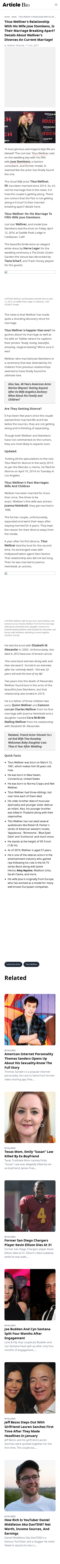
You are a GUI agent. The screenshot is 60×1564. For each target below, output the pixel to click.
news (14, 17)
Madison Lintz (42, 870)
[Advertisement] (30, 77)
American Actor (13, 964)
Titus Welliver (40, 153)
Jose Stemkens (20, 161)
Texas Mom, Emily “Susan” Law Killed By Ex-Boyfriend (28, 1153)
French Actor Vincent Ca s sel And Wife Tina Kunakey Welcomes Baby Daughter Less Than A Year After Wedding (30, 740)
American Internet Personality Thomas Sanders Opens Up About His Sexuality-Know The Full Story (28, 1061)
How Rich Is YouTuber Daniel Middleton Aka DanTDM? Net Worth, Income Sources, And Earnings (27, 1527)
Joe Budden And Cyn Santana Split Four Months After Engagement (27, 1333)
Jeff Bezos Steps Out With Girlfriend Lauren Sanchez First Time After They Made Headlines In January (29, 1429)
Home (7, 17)
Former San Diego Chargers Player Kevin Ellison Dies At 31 (28, 1242)
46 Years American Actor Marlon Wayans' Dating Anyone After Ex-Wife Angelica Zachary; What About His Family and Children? (29, 391)
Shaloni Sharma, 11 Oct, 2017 (21, 45)
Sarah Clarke (15, 874)
